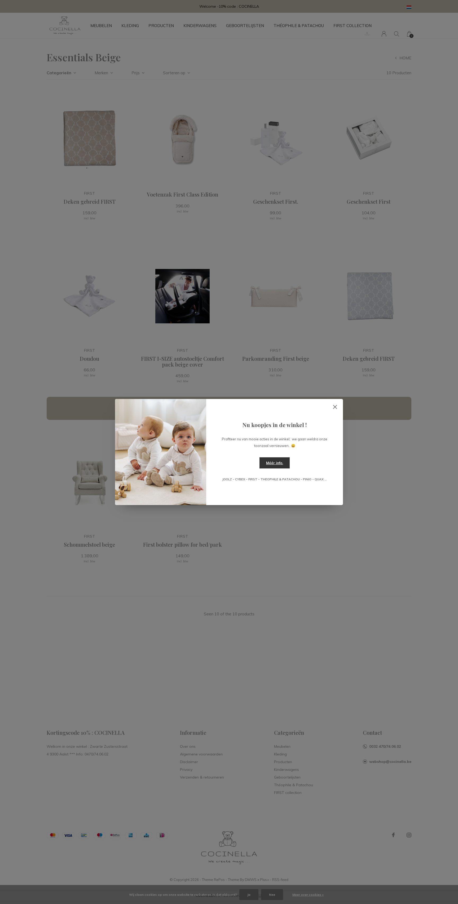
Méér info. (274, 463)
